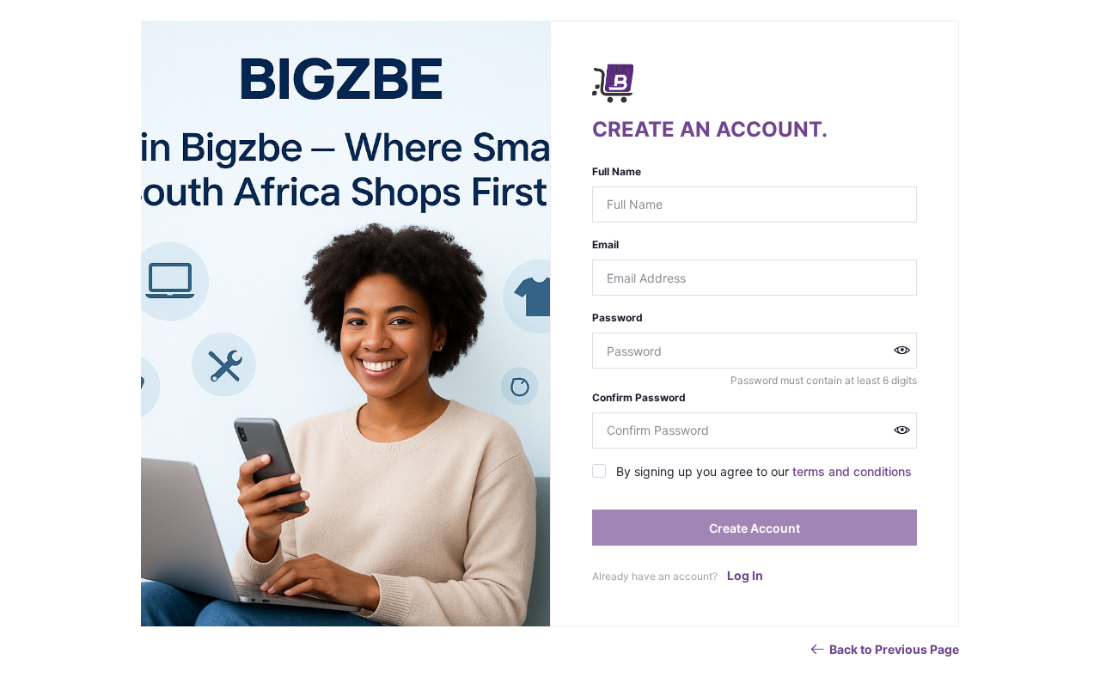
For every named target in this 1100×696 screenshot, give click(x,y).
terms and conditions (852, 471)
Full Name (616, 171)
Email (605, 244)
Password (617, 317)
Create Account (754, 528)
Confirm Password (639, 397)
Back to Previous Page (894, 649)
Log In (745, 575)
